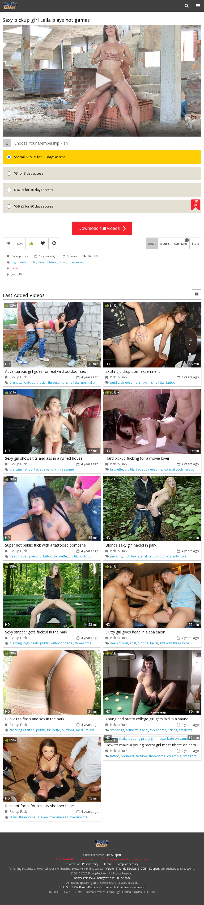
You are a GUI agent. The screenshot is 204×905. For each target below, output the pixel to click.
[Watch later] (54, 243)
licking (172, 730)
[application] (102, 81)
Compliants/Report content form (76, 859)
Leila (14, 268)
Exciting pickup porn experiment (132, 371)
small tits (72, 382)
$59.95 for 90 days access (105, 204)
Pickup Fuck (20, 6)
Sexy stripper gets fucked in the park (36, 632)
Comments (181, 242)
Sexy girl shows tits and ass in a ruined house (44, 458)
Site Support (113, 855)
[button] (102, 80)
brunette (16, 382)
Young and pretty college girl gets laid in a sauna (146, 718)
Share (195, 244)
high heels (18, 262)
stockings (17, 730)
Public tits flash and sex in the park (34, 718)
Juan (14, 274)
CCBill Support (150, 868)
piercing (16, 469)
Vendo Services (127, 868)
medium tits (78, 817)
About (152, 244)
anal (144, 556)
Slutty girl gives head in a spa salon (135, 632)
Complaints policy (127, 864)
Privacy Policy (90, 864)
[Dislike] (8, 243)
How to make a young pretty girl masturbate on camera (153, 744)
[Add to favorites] (43, 243)
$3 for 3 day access (28, 173)
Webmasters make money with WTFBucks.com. (102, 878)
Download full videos (100, 228)
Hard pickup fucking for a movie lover (137, 458)
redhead (127, 756)
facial (62, 262)
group (189, 469)
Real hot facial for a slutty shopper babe (39, 805)
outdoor (51, 262)
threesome (76, 262)
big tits (130, 469)
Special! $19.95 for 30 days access (39, 157)
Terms (107, 864)
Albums (164, 244)
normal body (91, 382)
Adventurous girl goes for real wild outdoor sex (45, 371)
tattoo (170, 382)
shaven (144, 382)
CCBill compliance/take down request (125, 859)
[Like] (31, 243)
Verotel (110, 868)
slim (41, 262)
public (32, 262)
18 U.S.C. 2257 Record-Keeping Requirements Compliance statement (102, 887)
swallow (50, 469)
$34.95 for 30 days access (33, 190)
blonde (143, 643)
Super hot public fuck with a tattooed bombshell (46, 545)
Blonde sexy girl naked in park (130, 545)
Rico (22, 274)
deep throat (19, 556)
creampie (174, 756)
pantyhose (178, 556)
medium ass (85, 730)
